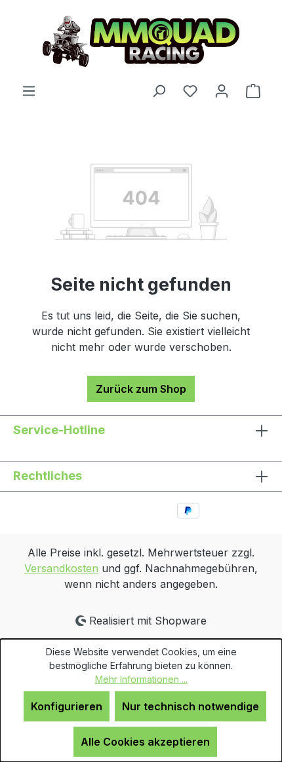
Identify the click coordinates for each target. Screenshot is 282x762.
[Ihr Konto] (221, 90)
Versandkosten (61, 568)
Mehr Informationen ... (141, 679)
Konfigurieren (66, 706)
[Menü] (29, 90)
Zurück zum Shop (141, 388)
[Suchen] (158, 90)
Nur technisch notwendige (190, 706)
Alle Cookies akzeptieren (145, 741)
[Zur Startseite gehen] (141, 41)
